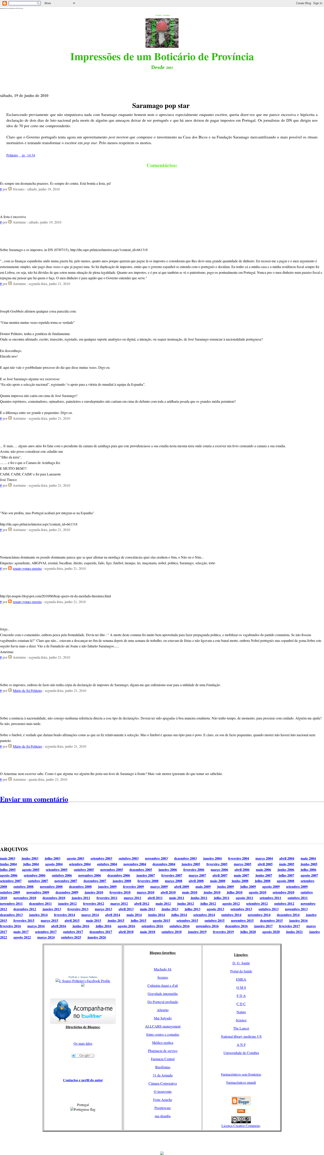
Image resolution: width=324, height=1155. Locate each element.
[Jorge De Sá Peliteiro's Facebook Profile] (83, 980)
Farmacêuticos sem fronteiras (241, 1074)
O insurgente (163, 1091)
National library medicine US (241, 1036)
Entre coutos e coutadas (162, 1034)
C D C (241, 1003)
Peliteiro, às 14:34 (20, 155)
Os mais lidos (83, 1043)
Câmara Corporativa (163, 1083)
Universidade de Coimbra (241, 1052)
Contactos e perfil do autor (83, 1079)
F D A (241, 995)
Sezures (162, 977)
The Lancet (241, 1028)
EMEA (241, 979)
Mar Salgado (163, 1018)
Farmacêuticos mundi (241, 1082)
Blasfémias (162, 1067)
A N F (241, 1044)
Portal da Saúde (241, 971)
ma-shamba (163, 1116)
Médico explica (162, 1042)
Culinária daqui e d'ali (162, 985)
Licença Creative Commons (241, 1125)
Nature (241, 1012)
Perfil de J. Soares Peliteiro (83, 977)
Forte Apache (162, 1099)
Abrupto (163, 1010)
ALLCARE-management (163, 1026)
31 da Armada (163, 1075)
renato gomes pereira (27, 568)
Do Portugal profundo (162, 1001)
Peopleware (163, 1107)
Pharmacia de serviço (162, 1050)
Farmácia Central (163, 1058)
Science (241, 1020)
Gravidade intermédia (163, 993)
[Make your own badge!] (83, 985)
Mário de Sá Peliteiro (27, 690)
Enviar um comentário (34, 799)
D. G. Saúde (241, 963)
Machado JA (162, 969)
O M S (241, 987)
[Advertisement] (162, 1141)
